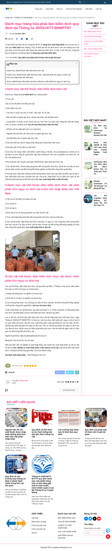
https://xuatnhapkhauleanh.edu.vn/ (33, 336)
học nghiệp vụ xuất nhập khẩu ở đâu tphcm (31, 348)
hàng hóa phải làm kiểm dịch (44, 53)
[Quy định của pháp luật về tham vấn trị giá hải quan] (96, 417)
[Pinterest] (73, 382)
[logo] (9, 12)
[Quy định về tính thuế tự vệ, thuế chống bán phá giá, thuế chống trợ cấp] (43, 417)
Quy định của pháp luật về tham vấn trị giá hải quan (39, 57)
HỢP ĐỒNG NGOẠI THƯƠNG (91, 55)
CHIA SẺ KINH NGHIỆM (93, 36)
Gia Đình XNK (20, 33)
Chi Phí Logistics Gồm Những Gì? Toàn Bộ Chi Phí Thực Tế (100, 200)
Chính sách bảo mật (39, 525)
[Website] (68, 382)
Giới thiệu (49, 9)
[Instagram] (75, 382)
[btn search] (104, 3)
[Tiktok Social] (95, 519)
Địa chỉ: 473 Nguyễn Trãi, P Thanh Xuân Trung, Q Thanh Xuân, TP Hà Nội (29, 2)
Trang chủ (38, 9)
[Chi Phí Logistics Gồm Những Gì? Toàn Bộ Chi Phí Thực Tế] (88, 199)
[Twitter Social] (90, 519)
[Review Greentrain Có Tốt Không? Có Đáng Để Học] (88, 184)
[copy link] (32, 39)
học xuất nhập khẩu (60, 345)
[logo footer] (17, 524)
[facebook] (66, 382)
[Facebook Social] (86, 519)
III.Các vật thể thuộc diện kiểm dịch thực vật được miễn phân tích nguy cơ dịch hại (38, 81)
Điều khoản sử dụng (39, 522)
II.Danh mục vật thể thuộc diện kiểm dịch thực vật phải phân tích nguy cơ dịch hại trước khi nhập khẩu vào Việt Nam (38, 76)
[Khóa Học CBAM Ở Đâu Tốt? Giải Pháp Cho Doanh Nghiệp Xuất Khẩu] (88, 145)
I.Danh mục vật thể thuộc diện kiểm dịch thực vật (25, 71)
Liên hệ (98, 9)
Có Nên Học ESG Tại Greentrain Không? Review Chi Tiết (100, 130)
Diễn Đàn (89, 9)
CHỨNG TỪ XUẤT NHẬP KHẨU (93, 42)
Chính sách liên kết (38, 529)
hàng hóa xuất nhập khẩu (53, 45)
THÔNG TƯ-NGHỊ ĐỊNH (15, 411)
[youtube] (77, 382)
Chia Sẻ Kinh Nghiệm (74, 9)
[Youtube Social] (99, 519)
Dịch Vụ (60, 9)
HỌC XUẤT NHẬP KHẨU (93, 49)
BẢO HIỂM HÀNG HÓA (92, 31)
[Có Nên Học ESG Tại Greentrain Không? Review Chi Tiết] (88, 129)
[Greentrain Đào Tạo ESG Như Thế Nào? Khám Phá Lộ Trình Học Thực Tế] (88, 165)
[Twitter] (70, 382)
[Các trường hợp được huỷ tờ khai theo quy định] (69, 417)
